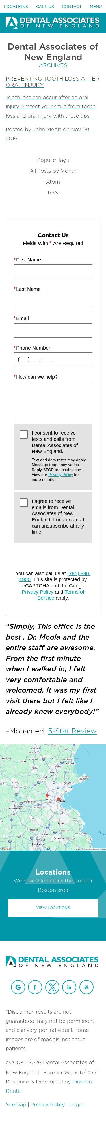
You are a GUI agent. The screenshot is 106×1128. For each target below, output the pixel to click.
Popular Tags (53, 160)
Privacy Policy (60, 474)
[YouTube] (86, 987)
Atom (53, 182)
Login (76, 1104)
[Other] (18, 987)
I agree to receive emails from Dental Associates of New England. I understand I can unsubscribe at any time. (58, 516)
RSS (53, 193)
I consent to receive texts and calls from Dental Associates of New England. (59, 456)
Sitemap (16, 1104)
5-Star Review (72, 731)
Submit (53, 555)
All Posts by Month (53, 171)
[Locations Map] (53, 797)
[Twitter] (52, 987)
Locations (16, 6)
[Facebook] (35, 987)
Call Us (45, 6)
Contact (72, 6)
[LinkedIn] (69, 987)
